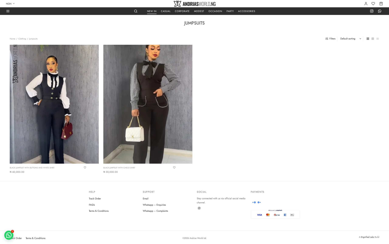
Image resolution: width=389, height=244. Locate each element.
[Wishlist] (373, 3)
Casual (165, 11)
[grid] (368, 38)
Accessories (246, 11)
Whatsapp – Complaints (155, 211)
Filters (332, 38)
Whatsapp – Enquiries (154, 205)
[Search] (136, 11)
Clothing (22, 38)
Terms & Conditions (98, 211)
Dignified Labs (367, 237)
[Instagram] (371, 11)
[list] (377, 38)
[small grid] (372, 38)
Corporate (182, 11)
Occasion (215, 11)
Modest (199, 11)
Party (230, 11)
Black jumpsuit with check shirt (119, 167)
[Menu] (8, 11)
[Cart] (381, 3)
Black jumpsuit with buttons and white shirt (32, 167)
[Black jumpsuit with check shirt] (147, 104)
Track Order (95, 198)
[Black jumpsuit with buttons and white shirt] (54, 104)
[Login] (366, 3)
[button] (8, 235)
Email (145, 198)
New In (152, 11)
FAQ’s (92, 205)
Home (12, 38)
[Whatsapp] (379, 11)
